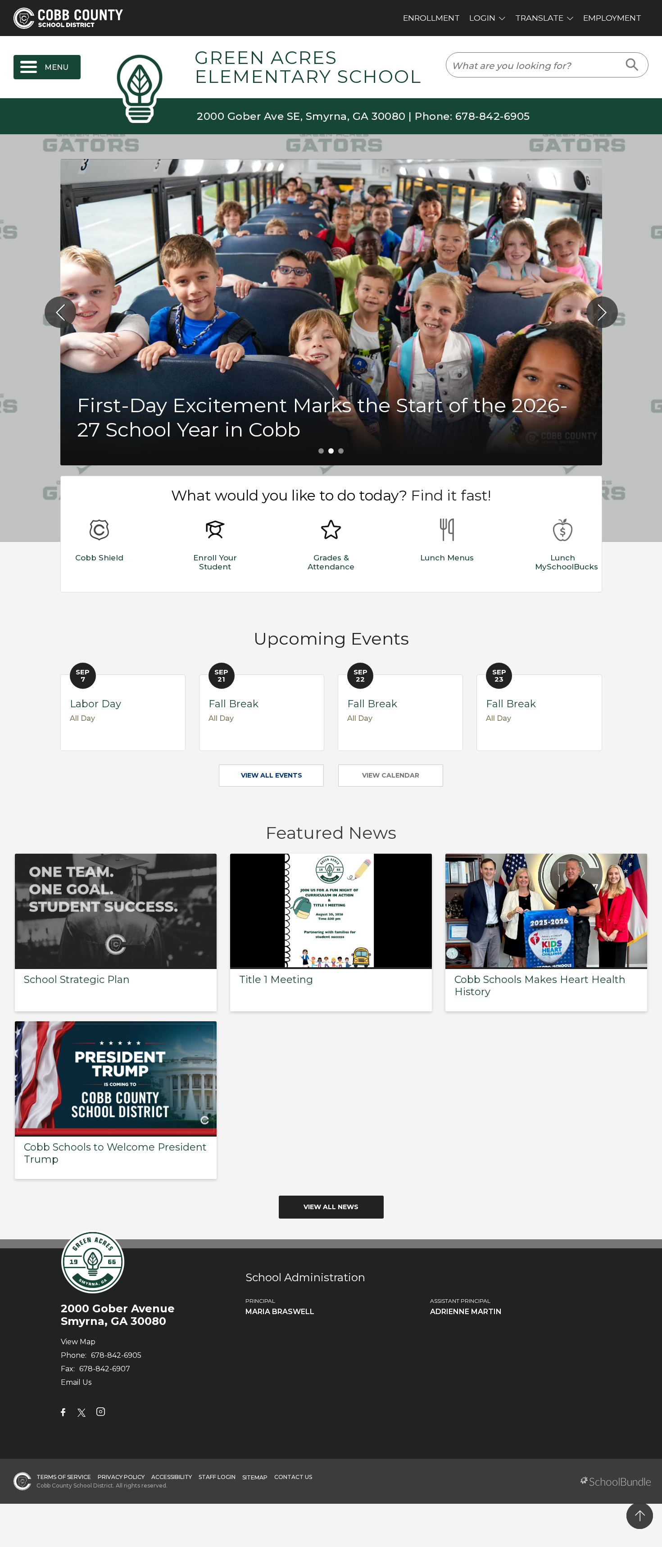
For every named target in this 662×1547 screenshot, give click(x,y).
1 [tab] (321, 451)
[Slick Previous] (60, 312)
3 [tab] (341, 451)
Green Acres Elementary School (308, 67)
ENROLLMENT (431, 18)
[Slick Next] (602, 312)
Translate (539, 18)
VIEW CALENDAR (390, 775)
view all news (331, 1207)
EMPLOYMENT (612, 18)
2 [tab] (331, 451)
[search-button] (632, 65)
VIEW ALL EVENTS (271, 775)
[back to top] (639, 1515)
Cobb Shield (99, 557)
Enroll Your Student (215, 562)
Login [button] (482, 18)
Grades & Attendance (331, 562)
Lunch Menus (447, 557)
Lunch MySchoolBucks (566, 562)
